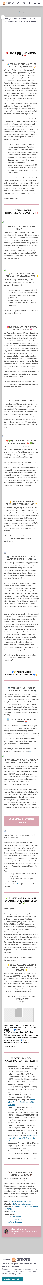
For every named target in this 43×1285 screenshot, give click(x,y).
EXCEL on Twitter (14, 1217)
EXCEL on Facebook (15, 1222)
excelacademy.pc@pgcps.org (20, 1201)
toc (2, 17)
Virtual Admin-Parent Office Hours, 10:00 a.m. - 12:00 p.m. (22, 1102)
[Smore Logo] (8, 3)
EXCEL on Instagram (15, 1219)
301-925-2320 (15, 1212)
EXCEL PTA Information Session (22, 821)
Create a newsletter (12, 1279)
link (30, 751)
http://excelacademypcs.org (22, 1204)
